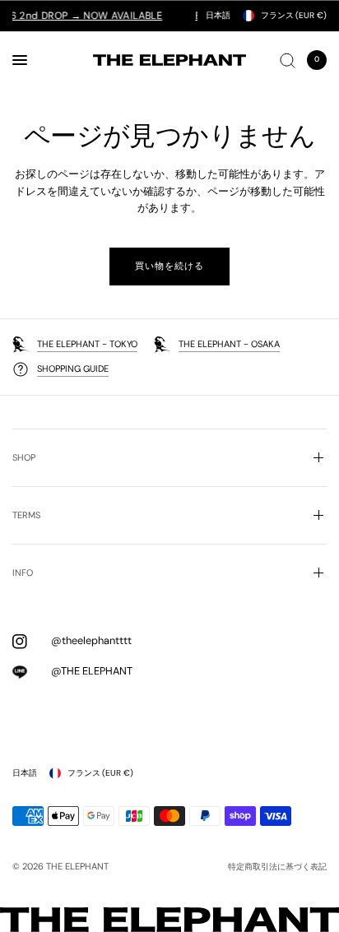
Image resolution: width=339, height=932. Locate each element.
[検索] (287, 60)
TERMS (26, 515)
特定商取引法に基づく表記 (277, 867)
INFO (22, 572)
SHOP (23, 457)
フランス (294, 15)
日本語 (218, 15)
